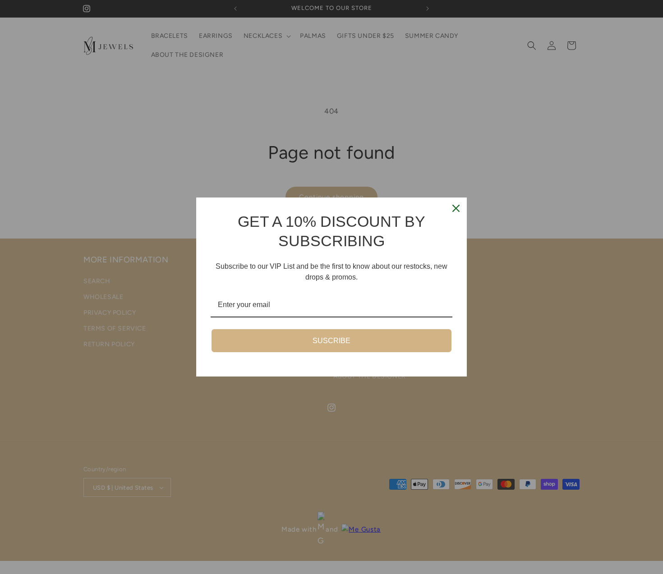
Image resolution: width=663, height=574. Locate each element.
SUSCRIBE (331, 340)
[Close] (456, 208)
